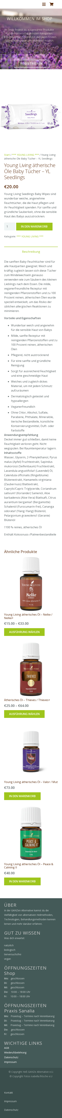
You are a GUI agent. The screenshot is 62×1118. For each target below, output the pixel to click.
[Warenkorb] (51, 4)
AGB (6, 1047)
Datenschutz (11, 1057)
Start (7, 154)
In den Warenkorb (34, 226)
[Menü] (44, 4)
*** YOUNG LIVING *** (25, 154)
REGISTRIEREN (31, 63)
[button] (56, 92)
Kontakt (8, 1092)
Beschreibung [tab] (31, 252)
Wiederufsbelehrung (15, 1052)
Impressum (10, 1062)
